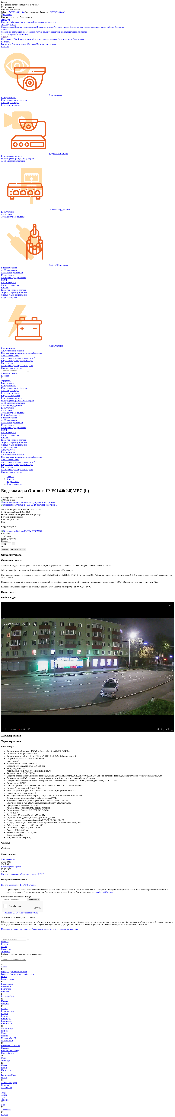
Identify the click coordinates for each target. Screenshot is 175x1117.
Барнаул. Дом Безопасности (14, 971)
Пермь (4, 1068)
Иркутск (5, 1003)
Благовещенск (7, 979)
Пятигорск (6, 1070)
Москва (4, 1036)
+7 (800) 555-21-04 (15, 12)
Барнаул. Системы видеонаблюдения (18, 974)
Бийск (4, 976)
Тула (3, 1097)
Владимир (6, 986)
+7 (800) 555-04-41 (56, 12)
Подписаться (33, 899)
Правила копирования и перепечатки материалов (55, 929)
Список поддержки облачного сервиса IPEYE (22, 874)
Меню (4, 946)
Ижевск (4, 1001)
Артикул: (5, 497)
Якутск (4, 1114)
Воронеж (5, 991)
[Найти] (28, 371)
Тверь (3, 1092)
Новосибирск (7, 1053)
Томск (4, 1095)
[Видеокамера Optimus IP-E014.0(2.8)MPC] (21, 531)
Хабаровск (6, 1110)
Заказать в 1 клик (18, 549)
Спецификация (8, 859)
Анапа (4, 967)
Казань (4, 1008)
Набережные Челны (10, 1045)
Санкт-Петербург (9, 1082)
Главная (4, 941)
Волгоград (6, 989)
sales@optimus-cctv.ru (28, 913)
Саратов (5, 1085)
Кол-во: (4, 541)
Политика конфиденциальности (16, 929)
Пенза (4, 1065)
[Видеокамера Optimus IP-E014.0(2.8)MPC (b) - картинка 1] (29, 502)
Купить (5, 549)
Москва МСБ (7, 1040)
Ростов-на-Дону (8, 1075)
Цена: (3, 539)
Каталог (5, 944)
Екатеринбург (7, 996)
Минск (4, 1031)
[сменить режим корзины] (9, 376)
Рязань (4, 1077)
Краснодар (6, 1018)
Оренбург (5, 1060)
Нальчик (5, 1048)
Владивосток (7, 984)
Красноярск (6, 1021)
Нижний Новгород (10, 1050)
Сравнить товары (9, 373)
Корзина (5, 376)
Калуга (4, 1013)
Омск (3, 1058)
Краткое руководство (11, 867)
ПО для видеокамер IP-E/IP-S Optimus (18, 885)
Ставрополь (6, 1087)
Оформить (6, 381)
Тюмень (4, 1100)
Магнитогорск (8, 1028)
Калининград (7, 1011)
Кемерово (5, 1016)
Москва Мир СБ (8, 1038)
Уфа (3, 1105)
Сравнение (6, 949)
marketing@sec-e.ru (104, 892)
